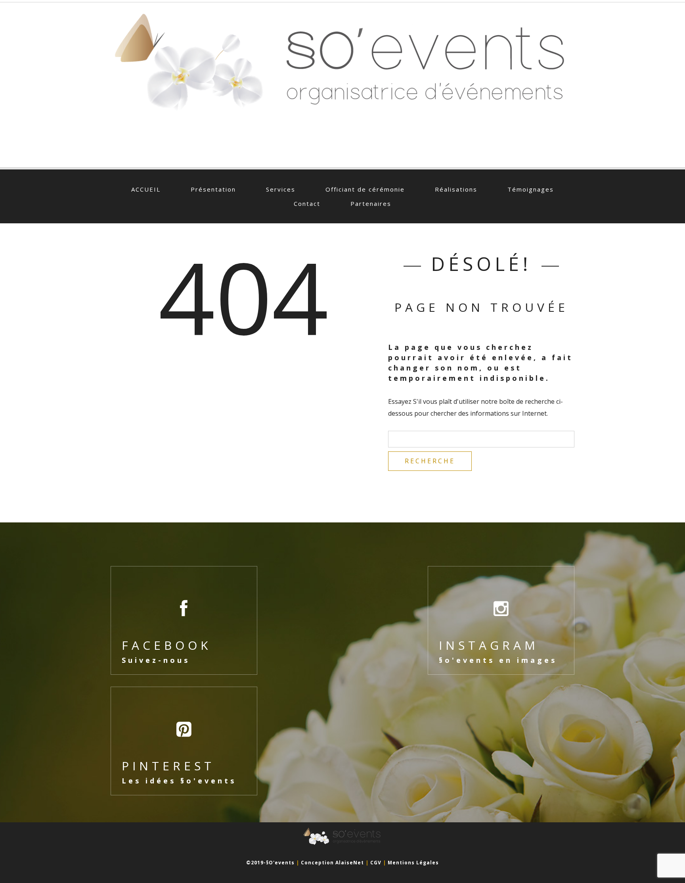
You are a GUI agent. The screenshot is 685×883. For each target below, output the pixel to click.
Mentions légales (413, 862)
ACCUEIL (146, 189)
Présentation (213, 189)
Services (280, 189)
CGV (375, 862)
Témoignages (530, 189)
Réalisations (456, 189)
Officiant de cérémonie (365, 189)
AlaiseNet (349, 862)
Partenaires (370, 203)
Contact (307, 203)
